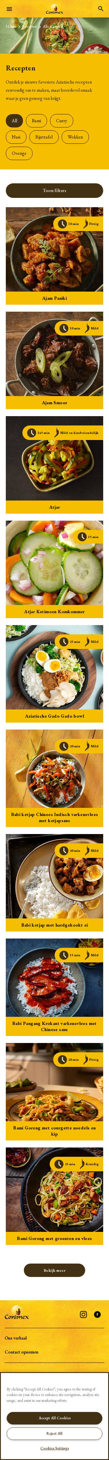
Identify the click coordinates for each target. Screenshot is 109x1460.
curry (61, 121)
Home (11, 26)
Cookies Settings (54, 1448)
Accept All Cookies (55, 1417)
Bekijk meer (55, 1270)
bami (36, 121)
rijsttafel (44, 137)
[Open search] (100, 8)
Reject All (54, 1433)
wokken (75, 137)
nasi (16, 137)
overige (19, 153)
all (14, 121)
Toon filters (54, 190)
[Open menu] (9, 8)
